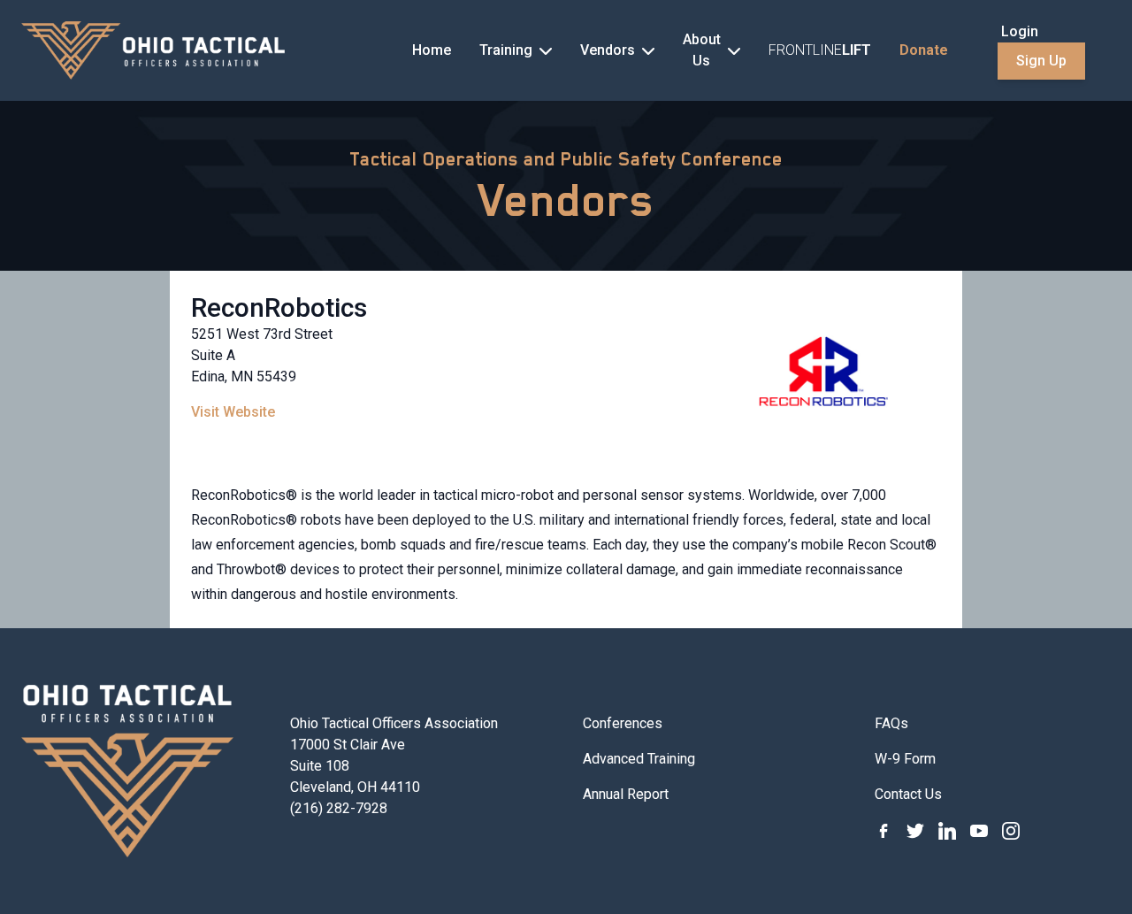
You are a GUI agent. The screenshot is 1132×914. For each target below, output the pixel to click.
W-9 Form (905, 758)
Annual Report (626, 794)
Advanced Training (639, 758)
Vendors (566, 200)
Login (1019, 31)
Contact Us (908, 794)
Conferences (622, 723)
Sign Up (1041, 60)
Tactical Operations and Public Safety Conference (566, 159)
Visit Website (233, 411)
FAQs (891, 723)
